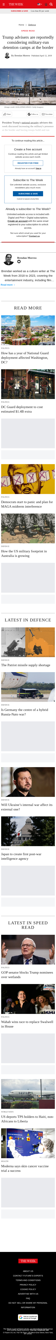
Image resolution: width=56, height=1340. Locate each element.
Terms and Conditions (28, 1280)
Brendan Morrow (22, 55)
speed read (28, 31)
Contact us (34, 236)
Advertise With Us (28, 1294)
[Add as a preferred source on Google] (28, 1317)
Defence (32, 25)
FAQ (28, 1298)
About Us (28, 1271)
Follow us (34, 114)
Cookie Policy (28, 1289)
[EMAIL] (19, 261)
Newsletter (49, 114)
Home (21, 25)
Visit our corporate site (39, 1330)
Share (9, 114)
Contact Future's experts (28, 1276)
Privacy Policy (28, 1285)
